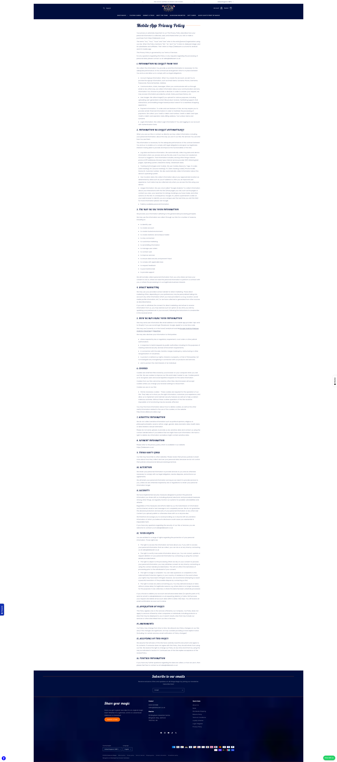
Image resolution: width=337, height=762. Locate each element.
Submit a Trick (112, 719)
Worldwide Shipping (199, 711)
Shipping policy (150, 755)
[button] (105, 8)
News (194, 708)
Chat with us (329, 758)
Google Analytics (186, 328)
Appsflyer (157, 331)
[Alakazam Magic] (168, 8)
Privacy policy (130, 755)
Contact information (161, 755)
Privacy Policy (197, 727)
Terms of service (140, 755)
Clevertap (147, 331)
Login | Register (198, 724)
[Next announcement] (194, 2)
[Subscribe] (182, 690)
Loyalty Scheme (198, 720)
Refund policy (121, 755)
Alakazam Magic (112, 755)
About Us (196, 705)
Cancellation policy (173, 755)
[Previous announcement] (143, 2)
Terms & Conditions (199, 717)
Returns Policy (197, 714)
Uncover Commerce (123, 758)
